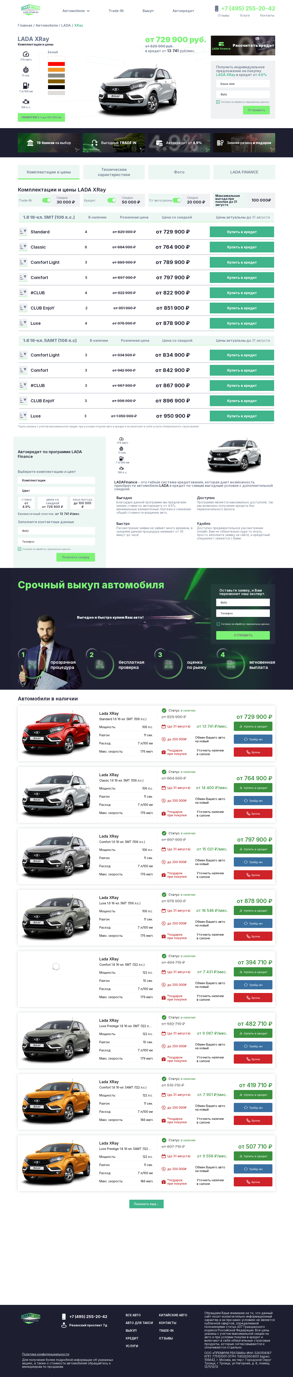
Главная (25, 25)
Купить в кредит (242, 232)
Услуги (245, 15)
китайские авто (173, 1315)
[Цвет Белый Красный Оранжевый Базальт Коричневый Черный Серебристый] (56, 490)
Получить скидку (75, 557)
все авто (133, 1315)
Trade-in (166, 1330)
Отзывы (223, 15)
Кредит (132, 1338)
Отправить (256, 110)
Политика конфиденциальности (45, 1354)
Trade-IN (116, 11)
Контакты (267, 15)
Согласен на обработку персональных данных (245, 102)
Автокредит (183, 11)
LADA (66, 25)
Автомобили (47, 25)
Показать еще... (146, 1204)
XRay (78, 25)
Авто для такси (139, 1323)
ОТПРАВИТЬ (243, 635)
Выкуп (148, 11)
